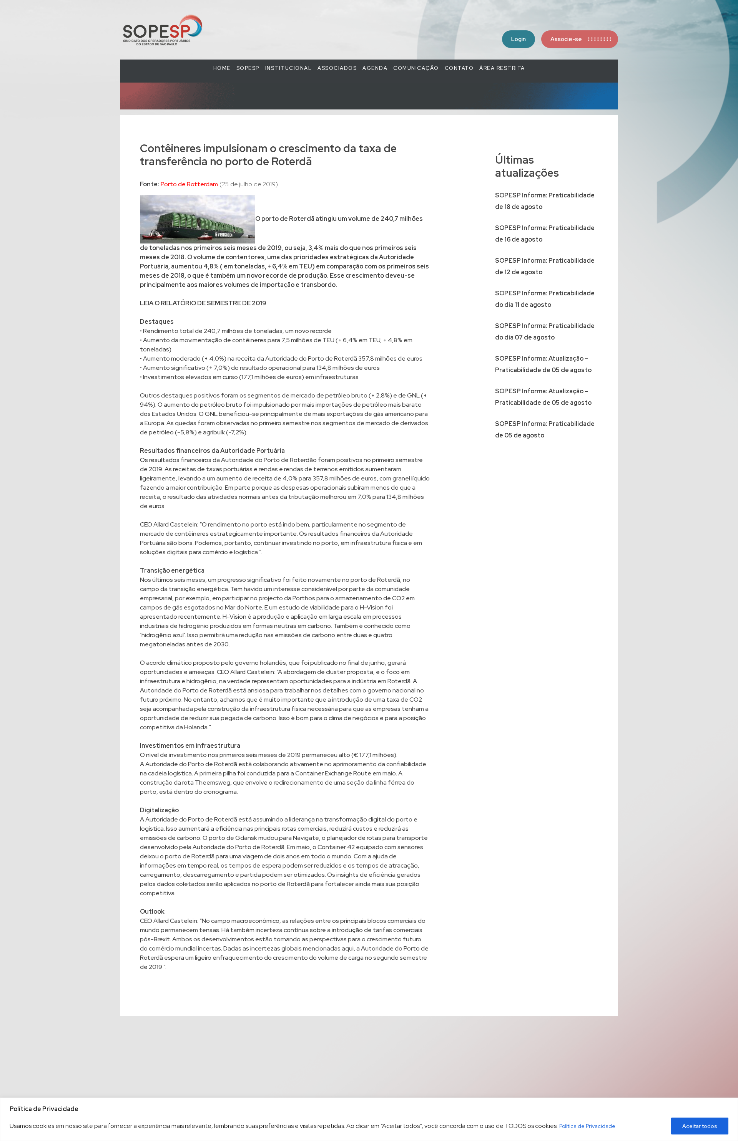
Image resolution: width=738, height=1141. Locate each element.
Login (518, 39)
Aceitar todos (699, 1126)
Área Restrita (502, 68)
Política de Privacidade (587, 1126)
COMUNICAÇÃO (416, 68)
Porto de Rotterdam (189, 184)
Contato (459, 68)
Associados (337, 68)
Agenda (374, 68)
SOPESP (247, 68)
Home (222, 68)
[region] (369, 1119)
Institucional (288, 68)
